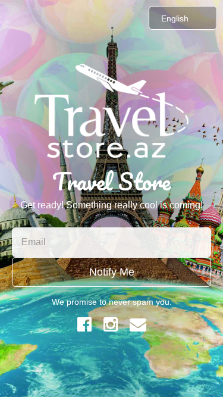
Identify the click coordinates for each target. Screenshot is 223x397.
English (175, 18)
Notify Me (111, 272)
